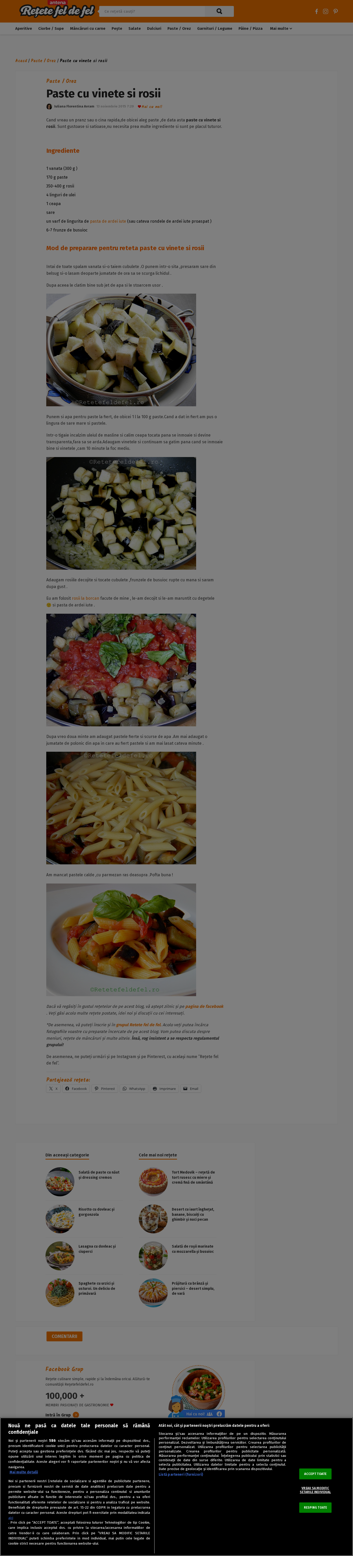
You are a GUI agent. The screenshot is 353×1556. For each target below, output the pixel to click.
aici (10, 1518)
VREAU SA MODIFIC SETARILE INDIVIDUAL (315, 1490)
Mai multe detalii (24, 1472)
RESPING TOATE (315, 1507)
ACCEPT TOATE (315, 1474)
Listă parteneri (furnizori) (181, 1474)
